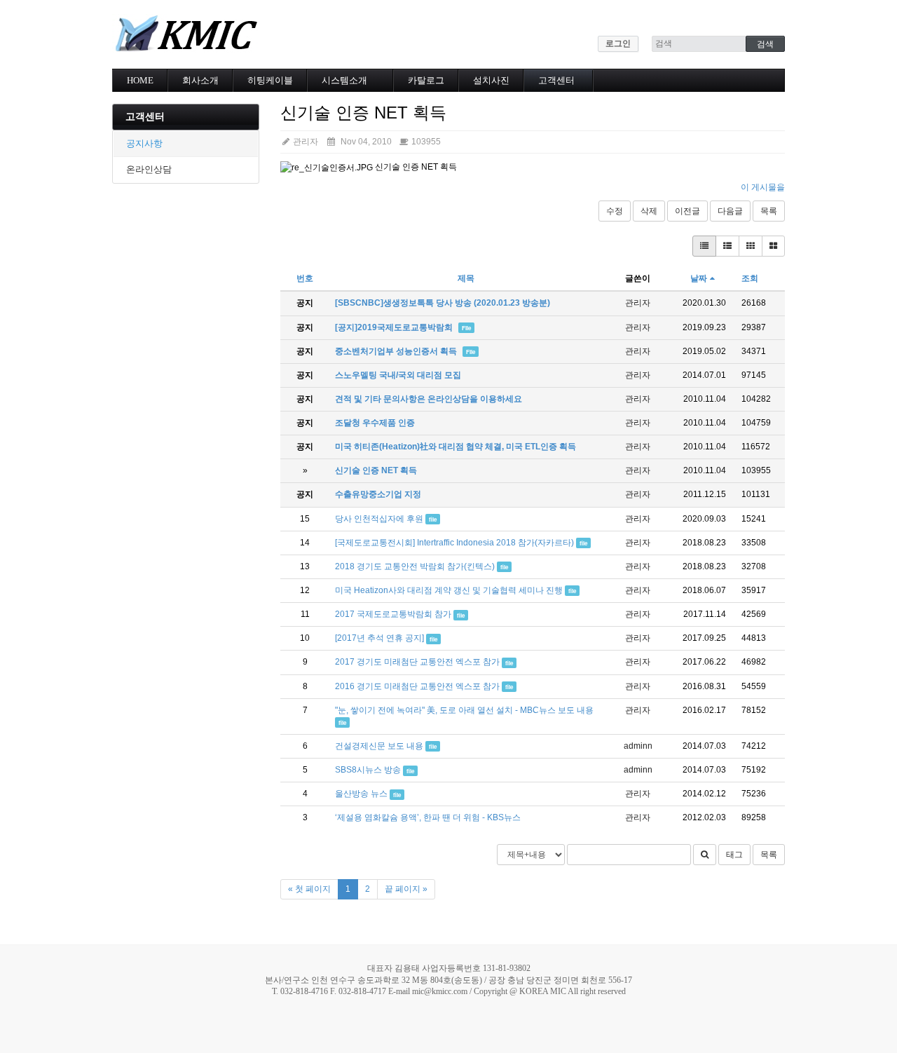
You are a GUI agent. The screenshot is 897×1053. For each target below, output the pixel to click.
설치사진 (491, 80)
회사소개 (200, 80)
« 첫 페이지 (309, 889)
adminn (638, 746)
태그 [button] (734, 855)
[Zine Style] (727, 246)
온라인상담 (149, 169)
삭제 (649, 211)
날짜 (698, 278)
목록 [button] (768, 855)
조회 (749, 278)
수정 (614, 211)
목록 (768, 211)
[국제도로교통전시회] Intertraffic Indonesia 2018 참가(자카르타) (454, 543)
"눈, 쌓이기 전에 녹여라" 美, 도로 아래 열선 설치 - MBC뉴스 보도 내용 (464, 710)
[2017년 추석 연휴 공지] (379, 638)
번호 (304, 278)
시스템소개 (344, 80)
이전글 (687, 211)
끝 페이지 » (406, 889)
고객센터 (556, 80)
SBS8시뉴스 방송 (368, 770)
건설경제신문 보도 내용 (379, 746)
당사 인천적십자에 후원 (379, 519)
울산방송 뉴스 (361, 794)
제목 (466, 278)
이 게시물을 (763, 187)
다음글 (730, 211)
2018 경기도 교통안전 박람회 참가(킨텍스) (415, 566)
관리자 (304, 142)
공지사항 (144, 143)
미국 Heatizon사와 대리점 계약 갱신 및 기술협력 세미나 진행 (449, 590)
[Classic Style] (704, 246)
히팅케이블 (270, 80)
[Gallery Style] (773, 246)
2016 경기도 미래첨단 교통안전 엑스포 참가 (417, 686)
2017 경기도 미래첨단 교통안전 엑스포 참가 (417, 662)
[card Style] (750, 246)
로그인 (618, 43)
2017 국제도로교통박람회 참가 (393, 614)
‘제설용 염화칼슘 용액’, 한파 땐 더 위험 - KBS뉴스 (428, 817)
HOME (140, 80)
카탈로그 (426, 80)
